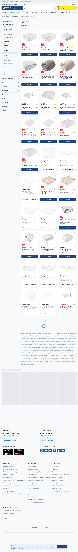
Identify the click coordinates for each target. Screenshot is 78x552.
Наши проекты (56, 483)
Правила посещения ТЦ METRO (12, 494)
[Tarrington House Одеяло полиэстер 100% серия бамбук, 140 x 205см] (48, 239)
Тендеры (30, 491)
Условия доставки (5, 1)
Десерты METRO (53, 12)
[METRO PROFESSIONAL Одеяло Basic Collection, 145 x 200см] (29, 95)
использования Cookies (18, 548)
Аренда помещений (33, 488)
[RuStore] (8, 453)
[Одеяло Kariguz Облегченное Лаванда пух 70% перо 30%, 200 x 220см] (48, 210)
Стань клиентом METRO (10, 469)
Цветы (26, 12)
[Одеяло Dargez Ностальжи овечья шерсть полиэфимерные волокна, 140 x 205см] (48, 180)
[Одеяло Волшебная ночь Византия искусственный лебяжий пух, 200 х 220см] (67, 37)
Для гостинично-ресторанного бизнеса (39, 477)
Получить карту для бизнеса (26, 1)
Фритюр (62, 12)
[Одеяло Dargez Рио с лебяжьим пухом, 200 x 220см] (29, 152)
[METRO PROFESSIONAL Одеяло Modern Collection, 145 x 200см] (29, 124)
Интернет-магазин (8, 466)
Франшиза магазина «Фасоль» (36, 499)
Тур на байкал (69, 12)
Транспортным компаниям (35, 496)
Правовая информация (9, 513)
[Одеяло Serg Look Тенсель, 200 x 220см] (48, 267)
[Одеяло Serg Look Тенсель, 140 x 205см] (29, 267)
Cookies (5, 518)
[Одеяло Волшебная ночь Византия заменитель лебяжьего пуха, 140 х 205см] (29, 65)
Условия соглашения (9, 516)
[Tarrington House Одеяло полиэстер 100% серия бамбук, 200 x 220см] (67, 239)
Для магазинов (32, 474)
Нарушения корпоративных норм (37, 502)
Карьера (54, 469)
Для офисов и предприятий (35, 480)
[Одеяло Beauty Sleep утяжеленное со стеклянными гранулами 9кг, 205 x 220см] (29, 295)
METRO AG (6, 488)
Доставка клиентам (8, 474)
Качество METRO (57, 488)
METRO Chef (19, 12)
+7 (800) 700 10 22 (11, 434)
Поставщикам (31, 485)
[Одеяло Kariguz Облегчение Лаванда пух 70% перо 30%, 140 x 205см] (29, 210)
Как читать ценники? (9, 491)
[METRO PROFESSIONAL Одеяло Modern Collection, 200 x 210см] (48, 124)
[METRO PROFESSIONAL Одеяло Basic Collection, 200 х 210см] (67, 95)
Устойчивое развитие (58, 485)
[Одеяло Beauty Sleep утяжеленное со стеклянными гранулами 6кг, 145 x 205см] (67, 267)
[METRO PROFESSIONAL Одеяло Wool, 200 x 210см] (67, 295)
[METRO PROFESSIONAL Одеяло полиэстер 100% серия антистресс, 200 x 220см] (29, 239)
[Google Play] (19, 450)
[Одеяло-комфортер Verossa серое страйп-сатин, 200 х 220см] (48, 65)
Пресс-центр (55, 472)
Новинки (12, 12)
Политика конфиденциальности (12, 510)
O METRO (55, 466)
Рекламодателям (32, 483)
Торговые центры (57, 477)
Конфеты (37, 12)
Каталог (18, 8)
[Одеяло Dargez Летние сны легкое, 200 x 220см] (48, 37)
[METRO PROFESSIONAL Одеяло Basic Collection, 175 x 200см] (48, 95)
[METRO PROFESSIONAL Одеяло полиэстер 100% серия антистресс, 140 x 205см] (67, 210)
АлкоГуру (6, 12)
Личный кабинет (32, 466)
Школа (31, 12)
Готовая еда (44, 12)
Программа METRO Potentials (60, 474)
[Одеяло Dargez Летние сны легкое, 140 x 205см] (29, 37)
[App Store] (8, 450)
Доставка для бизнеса (34, 494)
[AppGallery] (19, 453)
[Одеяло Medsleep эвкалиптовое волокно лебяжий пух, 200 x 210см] (29, 180)
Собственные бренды (58, 480)
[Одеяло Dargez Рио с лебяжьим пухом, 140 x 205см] (67, 124)
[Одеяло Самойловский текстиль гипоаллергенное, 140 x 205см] (48, 152)
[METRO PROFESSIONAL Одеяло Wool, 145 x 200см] (48, 295)
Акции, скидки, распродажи (11, 472)
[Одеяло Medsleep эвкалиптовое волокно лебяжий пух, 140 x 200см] (67, 152)
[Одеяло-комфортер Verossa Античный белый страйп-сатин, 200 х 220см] (67, 65)
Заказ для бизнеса (14, 1)
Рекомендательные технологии (61, 491)
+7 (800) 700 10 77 (48, 434)
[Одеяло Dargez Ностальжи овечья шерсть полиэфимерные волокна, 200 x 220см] (67, 180)
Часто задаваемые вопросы (11, 485)
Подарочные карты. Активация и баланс (14, 480)
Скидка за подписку (8, 483)
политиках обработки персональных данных (44, 547)
